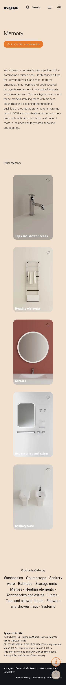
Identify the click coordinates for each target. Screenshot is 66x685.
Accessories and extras (25, 595)
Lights (52, 595)
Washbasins (14, 578)
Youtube (52, 668)
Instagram (9, 668)
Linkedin (42, 668)
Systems (48, 606)
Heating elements (40, 589)
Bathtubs (25, 583)
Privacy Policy (11, 655)
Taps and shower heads (25, 601)
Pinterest (32, 668)
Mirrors (16, 589)
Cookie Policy (38, 677)
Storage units (46, 583)
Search (35, 7)
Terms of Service (31, 655)
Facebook (21, 668)
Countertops (36, 578)
